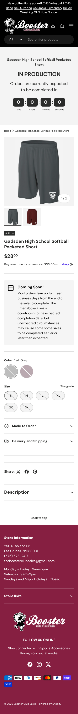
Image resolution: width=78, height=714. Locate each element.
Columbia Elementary (47, 8)
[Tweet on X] (18, 472)
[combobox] (39, 39)
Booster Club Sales (25, 704)
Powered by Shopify (49, 704)
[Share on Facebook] (26, 472)
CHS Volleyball (52, 3)
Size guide (67, 386)
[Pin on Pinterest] (35, 472)
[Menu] (71, 25)
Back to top (39, 518)
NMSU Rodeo (23, 8)
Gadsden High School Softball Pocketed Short (42, 130)
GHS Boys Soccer (46, 12)
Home (7, 130)
